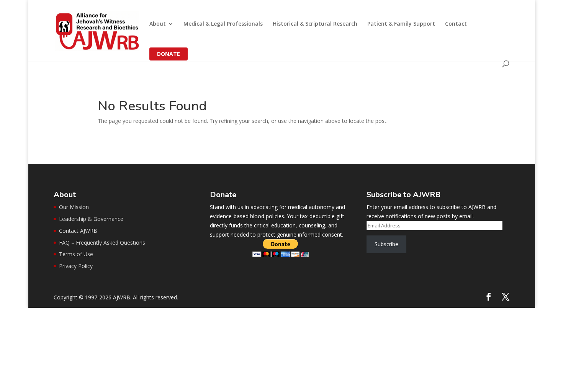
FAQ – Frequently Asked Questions (102, 242)
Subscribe (386, 244)
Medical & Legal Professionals (223, 24)
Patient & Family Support (401, 24)
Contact (456, 24)
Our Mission (74, 207)
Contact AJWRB (78, 230)
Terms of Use (76, 254)
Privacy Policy (76, 266)
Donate (168, 53)
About (157, 24)
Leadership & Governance (91, 218)
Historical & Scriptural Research (315, 24)
